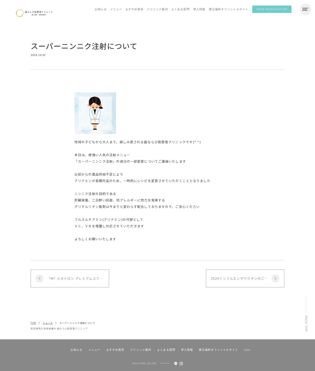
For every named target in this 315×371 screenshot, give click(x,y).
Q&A (247, 349)
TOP (33, 323)
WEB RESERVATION (272, 9)
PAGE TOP (306, 324)
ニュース (48, 323)
